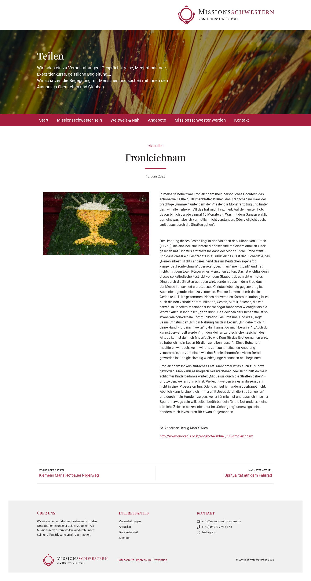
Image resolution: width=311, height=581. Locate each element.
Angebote (157, 120)
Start (43, 120)
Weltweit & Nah (124, 120)
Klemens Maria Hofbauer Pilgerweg (69, 475)
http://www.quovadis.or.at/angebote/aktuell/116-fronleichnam (206, 436)
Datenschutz (125, 560)
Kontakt (241, 120)
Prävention (160, 560)
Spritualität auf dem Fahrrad (248, 475)
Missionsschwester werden (200, 120)
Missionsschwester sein (79, 120)
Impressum (143, 560)
